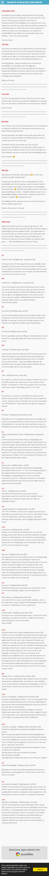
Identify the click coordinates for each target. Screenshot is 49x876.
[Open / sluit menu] (2, 2)
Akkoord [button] (40, 869)
